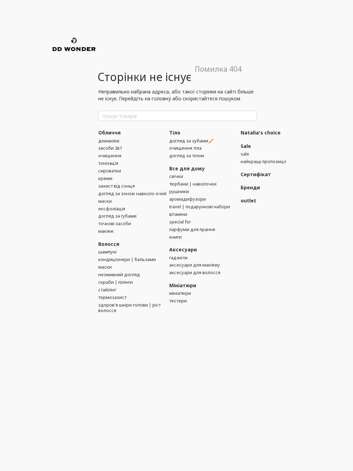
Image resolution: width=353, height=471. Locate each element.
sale (245, 154)
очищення (109, 155)
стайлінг (107, 290)
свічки (176, 176)
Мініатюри (182, 285)
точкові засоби (114, 223)
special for (180, 222)
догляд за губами (117, 216)
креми (105, 178)
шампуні (107, 252)
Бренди (250, 187)
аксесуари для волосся (194, 272)
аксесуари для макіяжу (194, 265)
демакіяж (108, 141)
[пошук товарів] (251, 116)
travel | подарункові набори (199, 206)
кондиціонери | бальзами (127, 259)
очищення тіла (185, 148)
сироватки (109, 171)
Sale (246, 146)
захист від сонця (116, 186)
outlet (248, 200)
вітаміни (178, 214)
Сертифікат (256, 174)
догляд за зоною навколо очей (132, 193)
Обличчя (109, 132)
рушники (179, 191)
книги (175, 237)
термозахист (112, 297)
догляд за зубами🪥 (191, 141)
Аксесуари (183, 249)
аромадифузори (187, 199)
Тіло (174, 132)
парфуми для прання (192, 229)
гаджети (178, 257)
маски (105, 201)
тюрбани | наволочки (192, 184)
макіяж (105, 231)
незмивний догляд (119, 274)
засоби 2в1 (110, 148)
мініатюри (180, 293)
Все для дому (187, 168)
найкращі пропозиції (263, 161)
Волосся (108, 244)
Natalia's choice (261, 132)
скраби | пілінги (115, 282)
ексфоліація (111, 209)
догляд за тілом (186, 155)
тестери (178, 301)
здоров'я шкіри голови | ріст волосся (129, 308)
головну (161, 98)
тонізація (108, 163)
